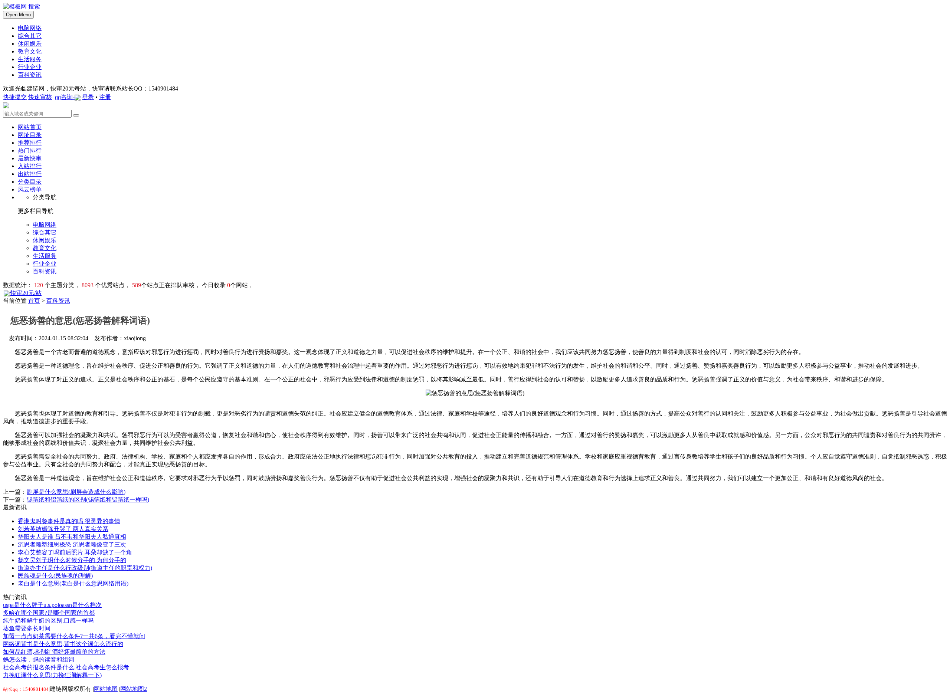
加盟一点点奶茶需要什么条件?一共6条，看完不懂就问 (74, 636)
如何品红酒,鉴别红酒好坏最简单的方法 (54, 652)
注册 (105, 97)
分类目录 (30, 181)
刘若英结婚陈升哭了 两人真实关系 (63, 529)
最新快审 (30, 158)
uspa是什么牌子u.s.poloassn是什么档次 (52, 605)
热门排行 (30, 150)
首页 (34, 301)
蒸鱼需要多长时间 (26, 628)
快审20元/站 (26, 293)
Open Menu (18, 14)
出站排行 (30, 174)
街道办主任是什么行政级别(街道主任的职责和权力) (85, 568)
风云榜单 (30, 189)
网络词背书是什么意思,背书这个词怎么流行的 (63, 644)
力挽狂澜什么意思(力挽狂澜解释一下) (52, 675)
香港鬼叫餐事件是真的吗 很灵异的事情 (69, 521)
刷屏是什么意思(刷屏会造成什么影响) (76, 492)
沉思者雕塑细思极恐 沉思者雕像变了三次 (72, 544)
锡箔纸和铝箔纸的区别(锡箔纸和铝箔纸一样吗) (88, 499)
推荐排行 (30, 143)
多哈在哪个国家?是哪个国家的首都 (49, 613)
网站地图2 (133, 689)
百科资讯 (58, 301)
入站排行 (30, 166)
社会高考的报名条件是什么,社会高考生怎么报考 (66, 667)
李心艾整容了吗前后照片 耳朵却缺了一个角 (75, 552)
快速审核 (40, 97)
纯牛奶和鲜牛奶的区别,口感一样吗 (48, 620)
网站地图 (106, 689)
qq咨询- (65, 97)
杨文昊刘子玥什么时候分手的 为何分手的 (72, 560)
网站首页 (30, 127)
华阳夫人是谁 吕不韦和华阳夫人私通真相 (72, 537)
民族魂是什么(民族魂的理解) (55, 575)
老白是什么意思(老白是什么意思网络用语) (73, 583)
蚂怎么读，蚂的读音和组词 (38, 659)
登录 (88, 97)
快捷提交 (15, 97)
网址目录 (30, 135)
